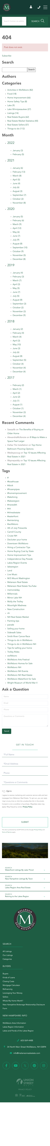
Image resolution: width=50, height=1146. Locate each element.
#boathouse (13, 482)
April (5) (16, 180)
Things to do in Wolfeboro (19, 640)
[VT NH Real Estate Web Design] (25, 1082)
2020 (10, 209)
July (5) (16, 296)
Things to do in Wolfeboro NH (21, 644)
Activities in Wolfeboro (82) (20, 90)
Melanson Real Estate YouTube (22, 586)
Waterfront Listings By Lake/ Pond (19, 870)
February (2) (18, 385)
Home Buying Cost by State (20, 551)
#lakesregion (13, 501)
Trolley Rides (13, 652)
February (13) (19, 172)
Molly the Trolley (15, 602)
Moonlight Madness (16, 605)
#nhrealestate (13, 513)
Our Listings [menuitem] (8, 955)
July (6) (16, 187)
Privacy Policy (27, 807)
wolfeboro (12, 656)
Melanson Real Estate (17, 582)
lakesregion (12, 567)
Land (9, 571)
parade (10, 625)
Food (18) (11, 94)
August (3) (17, 191)
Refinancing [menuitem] (7, 989)
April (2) (16, 393)
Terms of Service (7, 832)
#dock (10, 486)
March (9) (17, 224)
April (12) (17, 228)
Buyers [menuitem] (5, 974)
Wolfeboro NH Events (17, 671)
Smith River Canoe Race (18, 636)
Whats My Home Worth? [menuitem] (13, 1001)
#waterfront (12, 516)
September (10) (20, 248)
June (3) (16, 348)
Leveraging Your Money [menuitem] (12, 993)
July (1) (16, 401)
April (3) (16, 284)
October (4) (18, 364)
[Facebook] (6, 1065)
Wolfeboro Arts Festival (18, 660)
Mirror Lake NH (14, 598)
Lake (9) (11, 105)
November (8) (19, 203)
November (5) (19, 255)
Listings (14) (13, 113)
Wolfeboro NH (14, 667)
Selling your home (16, 629)
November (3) (19, 312)
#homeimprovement (17, 493)
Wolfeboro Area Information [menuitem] (14, 1023)
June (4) (16, 184)
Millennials (12, 594)
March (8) (17, 176)
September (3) (19, 304)
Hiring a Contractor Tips (18, 547)
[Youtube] (15, 1065)
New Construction (16, 609)
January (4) (18, 273)
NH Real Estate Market (18, 617)
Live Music (12, 575)
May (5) (16, 288)
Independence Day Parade (20, 559)
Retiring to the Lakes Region (17, 897)
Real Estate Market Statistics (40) (22, 121)
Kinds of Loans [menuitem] (9, 978)
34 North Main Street (26, 1047)
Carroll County (14, 532)
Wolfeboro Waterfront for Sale (21, 679)
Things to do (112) (16, 129)
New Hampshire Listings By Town (19, 879)
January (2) (18, 329)
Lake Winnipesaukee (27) (19, 109)
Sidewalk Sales (14, 633)
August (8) (17, 244)
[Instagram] (43, 1065)
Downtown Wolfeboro (17, 544)
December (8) (19, 259)
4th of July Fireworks (17, 528)
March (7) (17, 281)
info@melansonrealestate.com (26, 1053)
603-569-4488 (39, 7)
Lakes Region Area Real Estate (18, 888)
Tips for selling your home (19, 648)
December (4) (19, 372)
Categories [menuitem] (7, 959)
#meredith (12, 505)
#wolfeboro (12, 524)
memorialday (13, 590)
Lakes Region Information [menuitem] (13, 1027)
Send (25, 822)
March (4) (17, 337)
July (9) (16, 240)
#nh (9, 509)
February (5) (18, 154)
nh (8, 613)
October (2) (18, 199)
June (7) (16, 236)
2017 (10, 378)
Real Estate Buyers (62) (18, 117)
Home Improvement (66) (19, 98)
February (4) (18, 333)
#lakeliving (12, 497)
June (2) (16, 397)
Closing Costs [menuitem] (8, 982)
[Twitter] (25, 1065)
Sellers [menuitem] (5, 997)
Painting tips (13, 621)
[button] (38, 21)
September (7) (19, 195)
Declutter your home (17, 540)
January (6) (18, 168)
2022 (10, 143)
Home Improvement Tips (19, 555)
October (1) (18, 409)
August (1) (17, 405)
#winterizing (13, 520)
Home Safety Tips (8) (17, 102)
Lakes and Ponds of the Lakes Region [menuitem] (18, 1031)
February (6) (18, 221)
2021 (10, 160)
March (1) (17, 389)
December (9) (19, 315)
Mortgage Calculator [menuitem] (11, 985)
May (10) (17, 345)
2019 (10, 265)
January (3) (18, 151)
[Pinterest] (34, 1065)
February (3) (18, 277)
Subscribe (6, 56)
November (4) (19, 368)
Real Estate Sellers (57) (18, 125)
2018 (10, 321)
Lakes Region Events (17, 563)
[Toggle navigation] (45, 7)
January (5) (18, 217)
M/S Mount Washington (18, 578)
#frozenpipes (13, 489)
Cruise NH (12, 536)
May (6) (16, 232)
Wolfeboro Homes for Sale (20, 664)
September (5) (19, 360)
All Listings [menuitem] (7, 952)
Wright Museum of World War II (22, 683)
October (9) (18, 251)
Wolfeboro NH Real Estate (19, 675)
